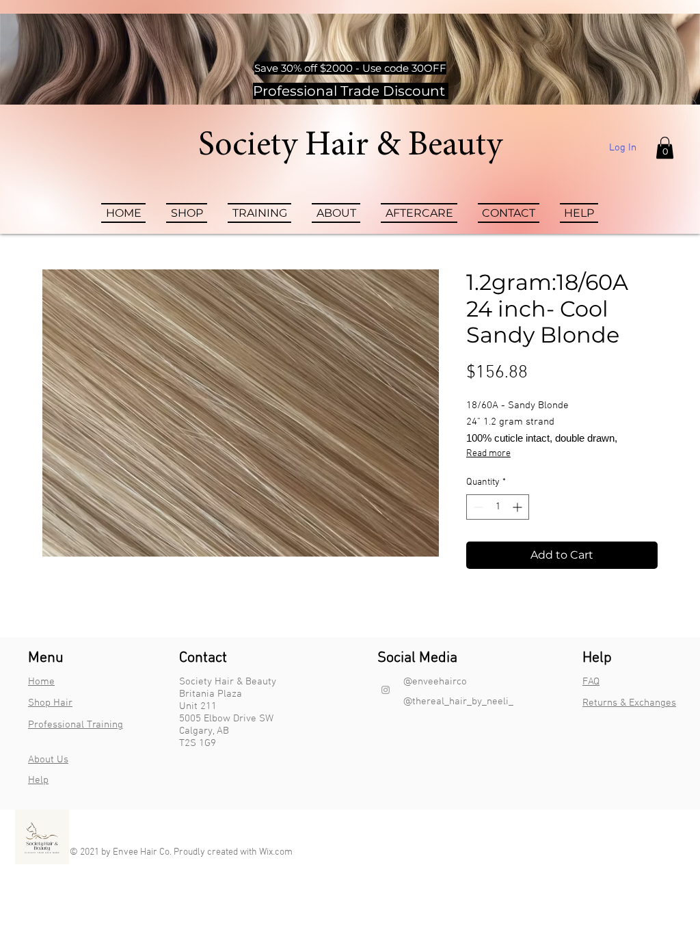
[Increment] (518, 507)
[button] (665, 148)
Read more (488, 453)
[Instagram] (385, 689)
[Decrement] (476, 507)
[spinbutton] (497, 507)
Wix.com (276, 852)
